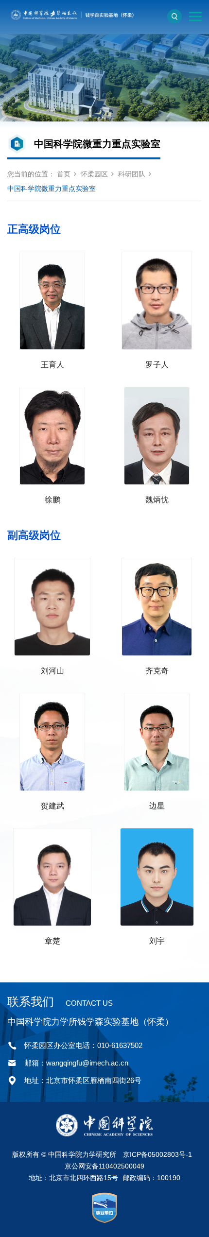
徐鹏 (52, 500)
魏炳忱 (157, 500)
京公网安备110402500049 (104, 1166)
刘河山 (52, 671)
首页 (63, 174)
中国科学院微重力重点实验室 (51, 188)
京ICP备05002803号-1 (157, 1154)
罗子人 (157, 365)
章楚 (52, 941)
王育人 (52, 365)
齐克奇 (157, 671)
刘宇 (157, 941)
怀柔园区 (94, 174)
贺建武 (52, 806)
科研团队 (131, 174)
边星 (157, 806)
